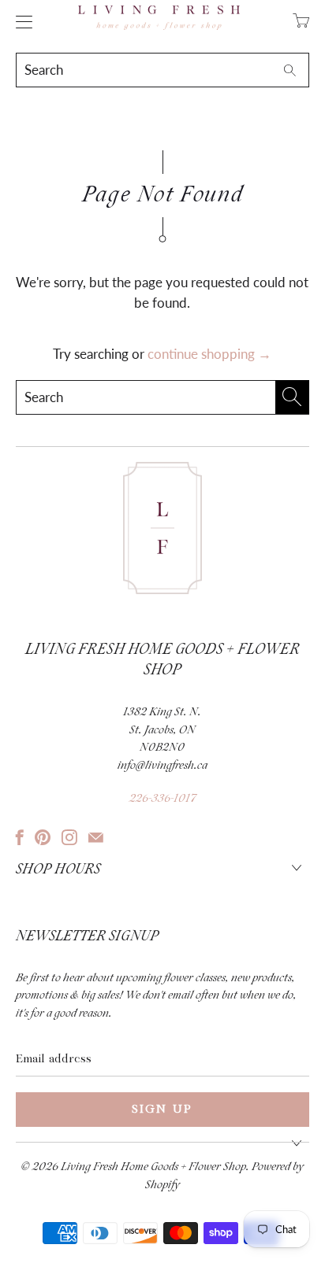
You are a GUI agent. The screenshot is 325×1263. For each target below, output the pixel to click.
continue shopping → (209, 353)
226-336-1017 (162, 799)
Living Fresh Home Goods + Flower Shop (153, 1167)
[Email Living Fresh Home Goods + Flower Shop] (95, 837)
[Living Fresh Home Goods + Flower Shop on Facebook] (20, 837)
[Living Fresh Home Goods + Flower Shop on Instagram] (69, 837)
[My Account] (20, 21)
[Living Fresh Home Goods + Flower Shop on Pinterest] (42, 837)
